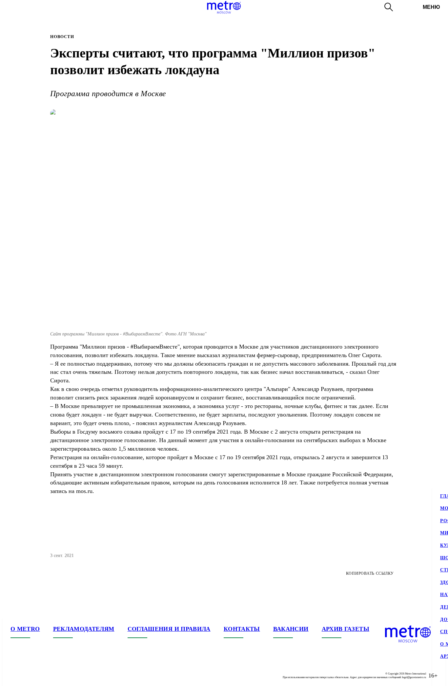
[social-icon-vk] (15, 675)
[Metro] (224, 7)
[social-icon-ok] (42, 675)
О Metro (25, 629)
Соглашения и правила (169, 629)
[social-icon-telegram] (29, 675)
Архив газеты (345, 629)
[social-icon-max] (55, 675)
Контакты (242, 629)
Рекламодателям (83, 629)
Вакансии (291, 629)
